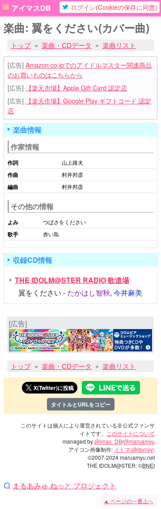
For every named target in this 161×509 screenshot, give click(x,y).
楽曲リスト (119, 45)
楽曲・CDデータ (67, 45)
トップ (21, 45)
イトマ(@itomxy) (134, 449)
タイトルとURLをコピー (80, 404)
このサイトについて (130, 433)
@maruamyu (139, 441)
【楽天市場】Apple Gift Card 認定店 (76, 87)
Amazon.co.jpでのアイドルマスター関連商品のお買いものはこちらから (80, 69)
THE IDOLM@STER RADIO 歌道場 (72, 280)
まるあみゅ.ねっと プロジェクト (64, 485)
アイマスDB (31, 8)
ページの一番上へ (128, 501)
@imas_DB (108, 441)
